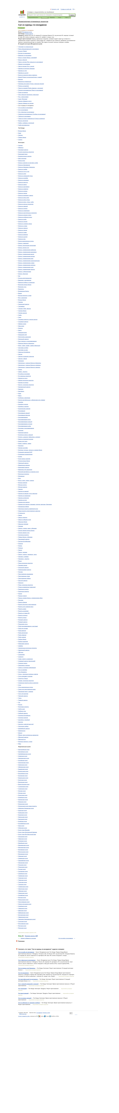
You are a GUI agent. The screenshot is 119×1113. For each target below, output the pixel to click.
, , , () (29, 345)
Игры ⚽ (67, 17)
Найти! (72, 15)
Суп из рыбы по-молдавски (65, 938)
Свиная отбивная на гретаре (28, 938)
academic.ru (22, 17)
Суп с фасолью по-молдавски (26, 960)
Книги (59, 17)
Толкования (44, 17)
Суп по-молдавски (23, 973)
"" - (25, 46)
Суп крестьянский (23, 993)
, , (26, 202)
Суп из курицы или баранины (26, 968)
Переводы (52, 17)
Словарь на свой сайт (66, 9)
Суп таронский (22, 988)
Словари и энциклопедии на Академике (40, 12)
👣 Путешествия (22, 1013)
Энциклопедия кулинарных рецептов (33, 17)
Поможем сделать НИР (31, 936)
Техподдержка (39, 1012)
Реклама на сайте (46, 1012)
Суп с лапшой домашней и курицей (28, 984)
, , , (29, 437)
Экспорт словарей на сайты (24, 1016)
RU (73, 9)
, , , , (35, 504)
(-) (30, 62)
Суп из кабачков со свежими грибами (29, 1002)
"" (22, 51)
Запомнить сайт (55, 9)
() (27, 57)
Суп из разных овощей (24, 998)
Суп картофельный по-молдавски (28, 979)
